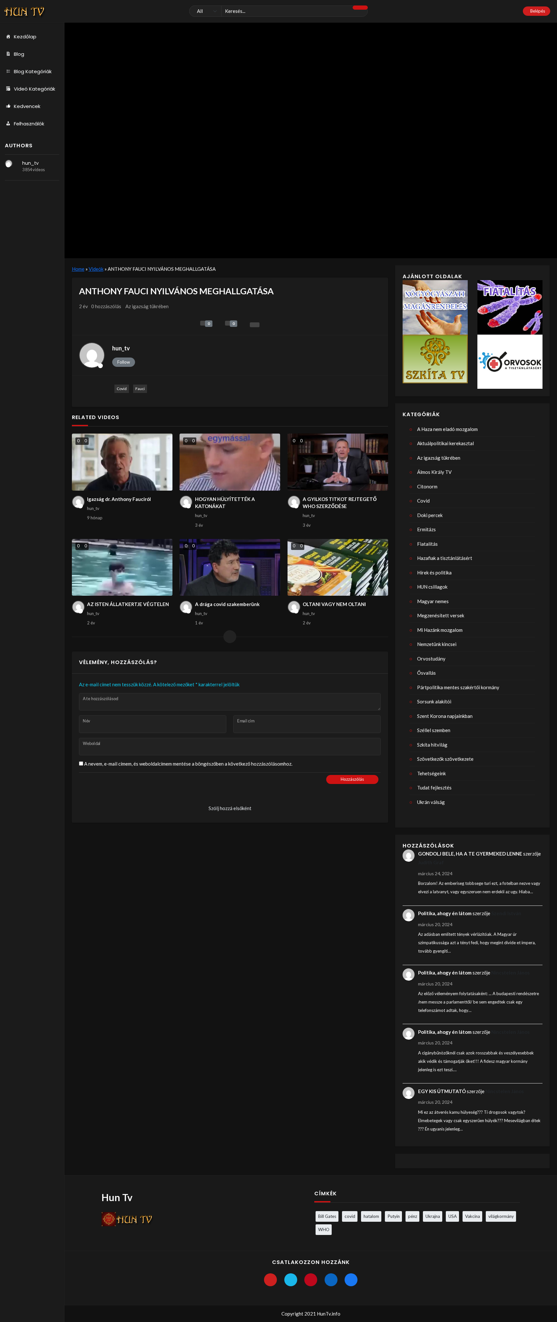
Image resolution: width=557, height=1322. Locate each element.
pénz (412, 1216)
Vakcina (472, 1216)
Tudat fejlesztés (434, 787)
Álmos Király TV (434, 472)
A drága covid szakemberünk (227, 604)
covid (350, 1216)
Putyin (393, 1216)
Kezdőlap (25, 36)
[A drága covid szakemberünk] (230, 567)
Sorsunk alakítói (434, 701)
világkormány (501, 1216)
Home (78, 269)
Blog (19, 54)
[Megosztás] (254, 325)
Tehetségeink (431, 773)
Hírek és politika (434, 572)
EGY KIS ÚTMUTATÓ (442, 1091)
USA (452, 1216)
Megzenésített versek (440, 615)
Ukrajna (432, 1216)
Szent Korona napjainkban (445, 716)
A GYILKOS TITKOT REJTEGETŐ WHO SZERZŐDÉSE (340, 502)
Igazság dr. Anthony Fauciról (119, 499)
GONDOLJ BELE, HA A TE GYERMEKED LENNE (470, 854)
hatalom (371, 1216)
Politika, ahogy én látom (445, 913)
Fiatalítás (427, 544)
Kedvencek (27, 106)
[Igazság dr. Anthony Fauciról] (122, 462)
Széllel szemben (433, 730)
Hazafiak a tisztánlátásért (444, 558)
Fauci (140, 388)
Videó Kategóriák (34, 88)
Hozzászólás (352, 779)
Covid (122, 388)
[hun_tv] (9, 163)
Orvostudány (431, 658)
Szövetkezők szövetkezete (445, 759)
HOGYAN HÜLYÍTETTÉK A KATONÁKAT (225, 502)
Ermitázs (426, 529)
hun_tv (30, 163)
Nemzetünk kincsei (436, 644)
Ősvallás (426, 673)
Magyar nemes (433, 601)
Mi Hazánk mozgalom (440, 630)
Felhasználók (29, 123)
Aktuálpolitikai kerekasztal (445, 443)
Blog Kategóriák (33, 71)
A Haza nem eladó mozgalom (447, 429)
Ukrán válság (431, 802)
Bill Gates (327, 1216)
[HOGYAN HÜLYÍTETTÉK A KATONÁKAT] (230, 462)
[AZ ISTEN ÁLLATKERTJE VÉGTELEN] (122, 567)
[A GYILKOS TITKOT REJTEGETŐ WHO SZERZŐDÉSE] (338, 462)
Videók (96, 269)
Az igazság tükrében (147, 306)
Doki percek (430, 515)
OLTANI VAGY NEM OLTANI (334, 604)
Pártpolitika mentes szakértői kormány (458, 687)
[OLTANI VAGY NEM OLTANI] (338, 567)
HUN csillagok (432, 587)
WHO (323, 1229)
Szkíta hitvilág (432, 745)
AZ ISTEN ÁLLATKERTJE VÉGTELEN (128, 604)
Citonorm (427, 486)
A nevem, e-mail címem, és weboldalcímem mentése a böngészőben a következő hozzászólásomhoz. (188, 764)
